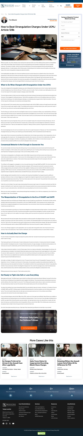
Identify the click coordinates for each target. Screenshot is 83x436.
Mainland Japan (70, 412)
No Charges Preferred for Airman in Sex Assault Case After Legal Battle (12, 363)
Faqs (52, 408)
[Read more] (14, 350)
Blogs (52, 416)
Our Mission (21, 416)
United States (70, 406)
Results (4, 359)
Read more (13, 376)
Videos (52, 412)
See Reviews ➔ (51, 1)
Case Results (54, 410)
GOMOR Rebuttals (39, 416)
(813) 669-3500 (68, 6)
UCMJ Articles (54, 418)
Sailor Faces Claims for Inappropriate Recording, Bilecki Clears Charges (39, 363)
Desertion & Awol (23, 414)
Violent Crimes (22, 410)
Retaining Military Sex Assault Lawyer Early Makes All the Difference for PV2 (68, 363)
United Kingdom (71, 414)
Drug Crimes (21, 408)
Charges (4, 371)
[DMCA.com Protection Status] (41, 433)
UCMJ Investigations (39, 406)
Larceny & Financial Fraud (24, 412)
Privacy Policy (54, 430)
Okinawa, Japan (71, 410)
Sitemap (39, 430)
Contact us (53, 406)
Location (4, 367)
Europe (69, 416)
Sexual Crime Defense (24, 406)
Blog (6, 14)
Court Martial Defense (40, 408)
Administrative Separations (41, 410)
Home (2, 14)
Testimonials (54, 414)
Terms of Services (46, 430)
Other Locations (71, 418)
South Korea (70, 408)
